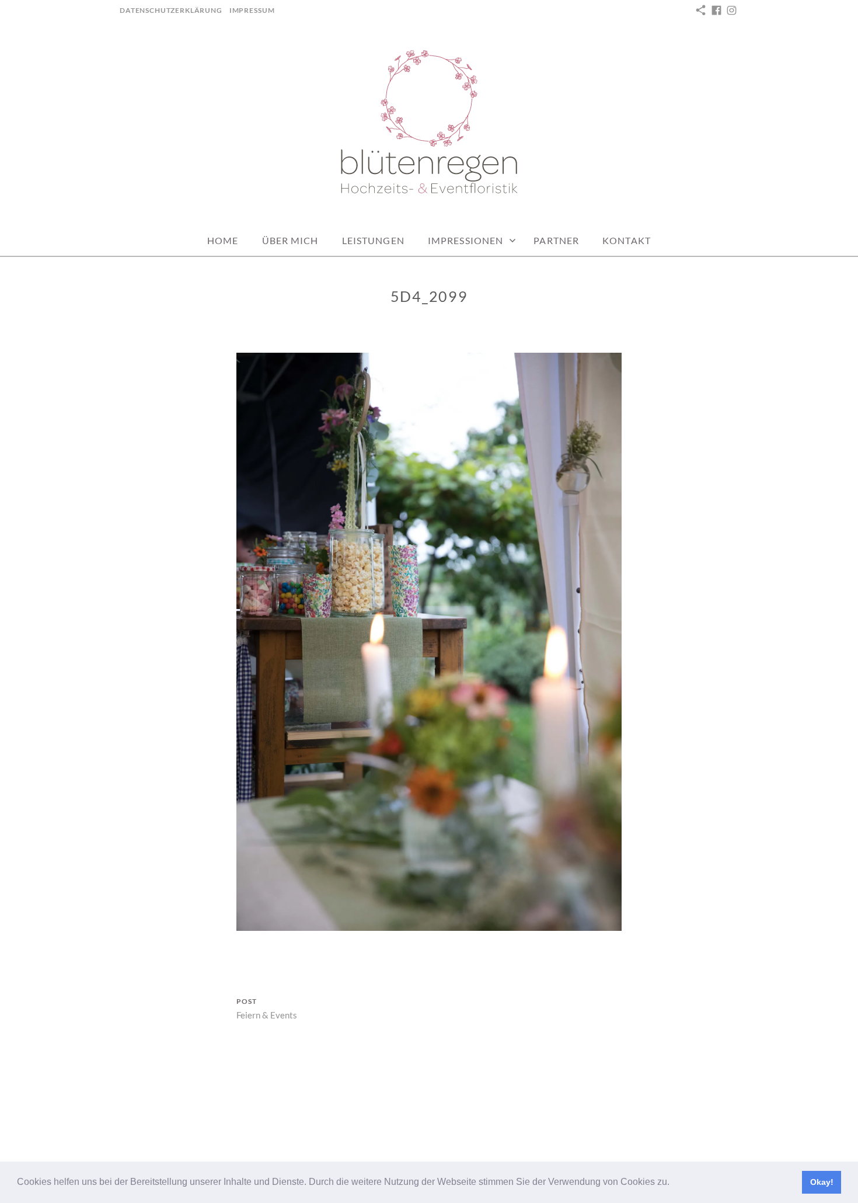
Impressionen (465, 240)
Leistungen (373, 240)
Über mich (290, 240)
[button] (673, 1183)
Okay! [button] (821, 1182)
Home (222, 240)
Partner (556, 240)
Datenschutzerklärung (171, 10)
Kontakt (626, 240)
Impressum (252, 10)
